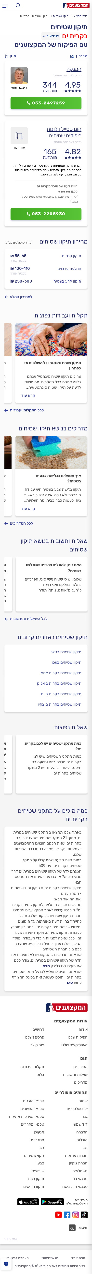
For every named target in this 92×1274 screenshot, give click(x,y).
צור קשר (37, 1045)
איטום (83, 1101)
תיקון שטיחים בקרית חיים (61, 694)
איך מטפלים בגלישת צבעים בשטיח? (58, 478)
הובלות (82, 1140)
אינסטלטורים (77, 1108)
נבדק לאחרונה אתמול (67, 75)
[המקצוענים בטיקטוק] (84, 1215)
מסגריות (37, 1140)
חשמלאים (80, 1171)
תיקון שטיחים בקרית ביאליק (59, 683)
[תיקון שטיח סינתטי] (51, 341)
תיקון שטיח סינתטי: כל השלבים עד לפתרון (52, 365)
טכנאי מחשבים (32, 1108)
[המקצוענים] (76, 5)
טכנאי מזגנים (33, 1101)
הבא (46, 966)
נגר (41, 1147)
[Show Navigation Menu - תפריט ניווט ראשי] (5, 5)
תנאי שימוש (49, 1258)
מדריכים (81, 1082)
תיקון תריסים (33, 1186)
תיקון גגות (36, 1178)
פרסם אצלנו (34, 1037)
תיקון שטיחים (60, 16)
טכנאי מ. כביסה (75, 1186)
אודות (83, 1029)
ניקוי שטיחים (34, 1155)
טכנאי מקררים (32, 1124)
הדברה (82, 1132)
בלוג (40, 1074)
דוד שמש (80, 1124)
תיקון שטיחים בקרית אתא (61, 673)
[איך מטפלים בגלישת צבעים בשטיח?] (51, 454)
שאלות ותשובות (75, 1074)
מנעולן (39, 1132)
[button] (11, 56)
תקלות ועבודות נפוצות (61, 315)
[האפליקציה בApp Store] (28, 1201)
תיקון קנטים (71, 256)
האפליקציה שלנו (74, 1045)
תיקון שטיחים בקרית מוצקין (59, 704)
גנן (85, 1116)
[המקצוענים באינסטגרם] (76, 1215)
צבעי (40, 1163)
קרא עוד (28, 395)
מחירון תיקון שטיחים (63, 241)
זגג (85, 1147)
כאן (70, 982)
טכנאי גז (81, 1178)
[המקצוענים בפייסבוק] (68, 1215)
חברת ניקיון (78, 1163)
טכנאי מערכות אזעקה (26, 1116)
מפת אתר (78, 1258)
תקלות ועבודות (32, 1066)
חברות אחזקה (76, 1155)
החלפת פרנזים (69, 268)
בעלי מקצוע (81, 16)
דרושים (38, 1029)
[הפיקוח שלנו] (6, 1264)
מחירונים (80, 1066)
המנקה (73, 69)
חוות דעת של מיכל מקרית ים (57, 186)
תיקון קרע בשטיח (67, 281)
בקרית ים (75, 36)
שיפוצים (38, 1171)
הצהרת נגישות (18, 1258)
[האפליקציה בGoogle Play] (52, 1201)
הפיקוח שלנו (78, 1037)
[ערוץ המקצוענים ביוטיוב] (59, 1215)
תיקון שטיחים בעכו (66, 662)
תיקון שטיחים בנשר (66, 652)
